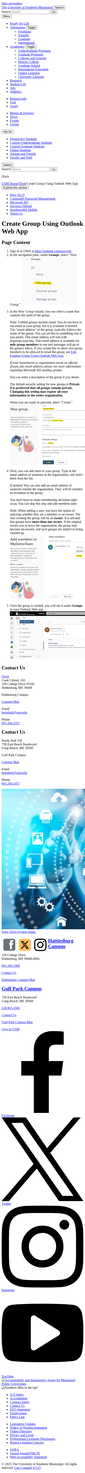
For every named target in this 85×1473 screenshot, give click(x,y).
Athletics (15, 91)
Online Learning (29, 73)
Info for (7, 131)
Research (16, 80)
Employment (18, 1413)
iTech (22, 183)
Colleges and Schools (32, 58)
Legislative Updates (23, 1424)
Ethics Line (17, 1417)
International (26, 42)
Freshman (24, 31)
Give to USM (10, 1029)
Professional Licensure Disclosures (32, 1439)
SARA (14, 1449)
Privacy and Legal (22, 1435)
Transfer (23, 35)
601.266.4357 (11, 723)
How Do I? (17, 195)
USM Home (10, 183)
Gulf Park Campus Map (17, 1022)
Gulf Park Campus (22, 988)
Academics (17, 46)
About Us (16, 213)
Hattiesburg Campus (60, 943)
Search (7, 165)
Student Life (18, 84)
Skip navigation (12, 3)
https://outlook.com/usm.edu (53, 251)
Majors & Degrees (22, 113)
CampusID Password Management (32, 198)
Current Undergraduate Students (31, 142)
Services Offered (21, 206)
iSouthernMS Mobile (23, 210)
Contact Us (9, 972)
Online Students (20, 150)
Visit (13, 102)
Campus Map (10, 701)
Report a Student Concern (27, 1442)
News (14, 117)
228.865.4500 (11, 1008)
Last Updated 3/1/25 (27, 1467)
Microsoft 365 (19, 202)
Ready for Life (19, 23)
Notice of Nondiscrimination (28, 1427)
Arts (12, 88)
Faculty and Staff (21, 157)
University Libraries (31, 77)
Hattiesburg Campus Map (18, 980)
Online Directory (21, 1431)
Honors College (28, 62)
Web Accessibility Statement (28, 1457)
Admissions (17, 27)
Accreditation (18, 1398)
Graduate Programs (30, 54)
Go (53, 11)
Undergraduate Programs (34, 50)
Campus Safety (20, 1402)
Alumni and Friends (23, 154)
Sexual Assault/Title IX (25, 1453)
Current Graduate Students (27, 146)
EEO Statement (20, 1409)
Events (14, 120)
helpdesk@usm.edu (14, 712)
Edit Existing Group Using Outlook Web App (43, 353)
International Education (33, 69)
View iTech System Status (19, 932)
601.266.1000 (11, 965)
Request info (18, 98)
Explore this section (15, 187)
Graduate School (29, 65)
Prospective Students (23, 139)
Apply (14, 106)
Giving (14, 124)
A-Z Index (17, 1394)
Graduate (24, 39)
